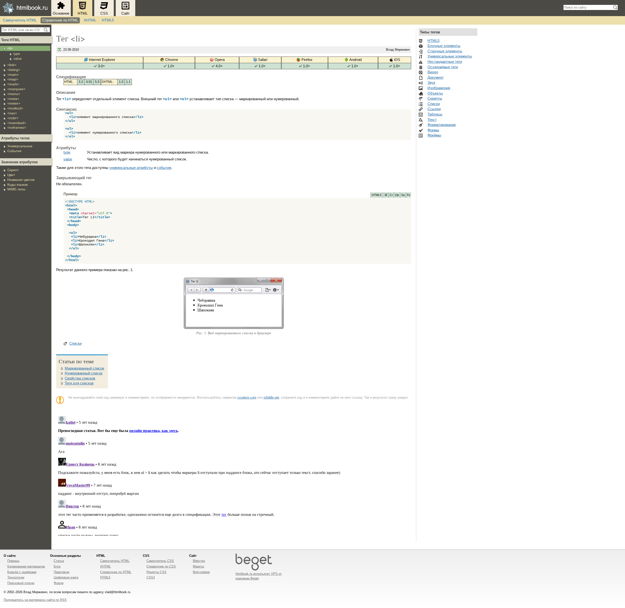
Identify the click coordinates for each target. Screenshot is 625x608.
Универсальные (19, 146)
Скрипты (434, 98)
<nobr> (12, 118)
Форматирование (441, 125)
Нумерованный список (84, 373)
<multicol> (15, 108)
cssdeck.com (246, 397)
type (16, 54)
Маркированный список (84, 368)
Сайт (125, 13)
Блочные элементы (443, 46)
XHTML (90, 20)
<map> (12, 79)
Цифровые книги (66, 577)
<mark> (13, 84)
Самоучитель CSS (160, 561)
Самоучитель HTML (20, 20)
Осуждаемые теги (442, 67)
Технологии (15, 577)
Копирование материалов (26, 566)
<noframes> (16, 127)
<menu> (13, 94)
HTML (83, 13)
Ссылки (434, 109)
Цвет (11, 175)
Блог (57, 566)
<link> (11, 65)
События (14, 151)
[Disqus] (233, 475)
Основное (61, 13)
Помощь (13, 561)
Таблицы (434, 114)
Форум (58, 583)
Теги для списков (79, 383)
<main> (13, 75)
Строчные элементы (444, 51)
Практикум (61, 572)
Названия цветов (20, 180)
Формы (433, 130)
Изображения (438, 88)
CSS (104, 13)
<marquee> (16, 89)
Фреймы (434, 135)
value (17, 58)
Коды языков (17, 184)
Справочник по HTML (60, 20)
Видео (432, 72)
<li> (10, 48)
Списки (75, 343)
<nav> (12, 113)
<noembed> (16, 123)
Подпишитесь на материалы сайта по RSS (35, 600)
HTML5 (108, 20)
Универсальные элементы (449, 56)
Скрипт (13, 170)
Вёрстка (199, 561)
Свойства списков (80, 378)
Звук (431, 83)
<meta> (13, 99)
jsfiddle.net (271, 397)
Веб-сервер (201, 572)
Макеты (198, 566)
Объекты (435, 93)
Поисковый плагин (20, 583)
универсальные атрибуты (131, 168)
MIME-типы (16, 189)
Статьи (59, 561)
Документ (435, 77)
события (164, 168)
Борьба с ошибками (21, 572)
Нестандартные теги (444, 62)
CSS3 (150, 577)
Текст (432, 120)
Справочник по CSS (161, 566)
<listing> (13, 70)
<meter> (13, 103)
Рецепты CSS (156, 572)
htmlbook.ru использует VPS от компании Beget (259, 576)
